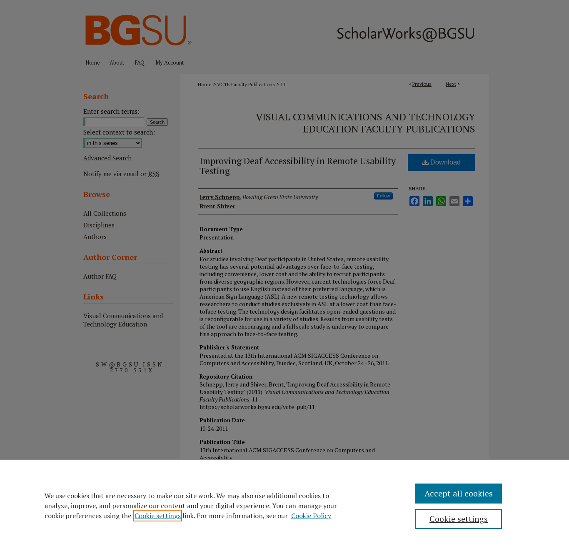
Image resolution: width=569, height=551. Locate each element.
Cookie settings (158, 515)
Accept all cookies (458, 493)
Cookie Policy (311, 515)
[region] (284, 505)
